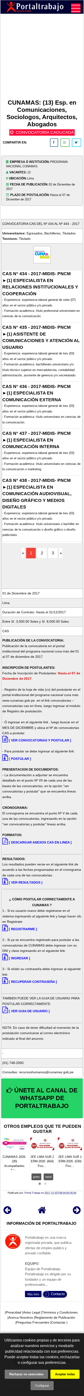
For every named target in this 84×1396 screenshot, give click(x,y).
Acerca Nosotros (20, 1317)
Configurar (42, 1385)
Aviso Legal (31, 1312)
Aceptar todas (65, 1374)
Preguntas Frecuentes (32, 1322)
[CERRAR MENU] (75, 8)
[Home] (42, 1212)
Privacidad (13, 1312)
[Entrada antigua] (76, 1212)
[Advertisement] (42, 57)
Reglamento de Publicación (55, 1317)
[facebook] (54, 142)
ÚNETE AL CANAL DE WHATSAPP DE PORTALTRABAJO (45, 1098)
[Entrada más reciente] (7, 1212)
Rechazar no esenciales (26, 1374)
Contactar (58, 1322)
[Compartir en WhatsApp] (65, 142)
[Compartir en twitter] (76, 142)
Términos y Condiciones (60, 1312)
